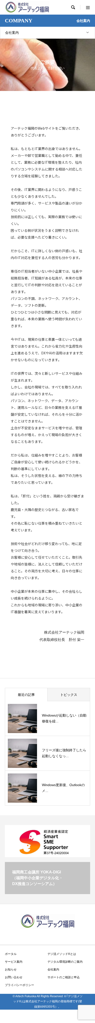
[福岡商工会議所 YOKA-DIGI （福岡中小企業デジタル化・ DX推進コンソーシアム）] (47, 892)
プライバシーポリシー (19, 985)
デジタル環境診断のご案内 (65, 961)
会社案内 (12, 33)
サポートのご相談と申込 (64, 977)
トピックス (68, 695)
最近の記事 (26, 695)
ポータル (11, 954)
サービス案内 (13, 961)
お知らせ (11, 969)
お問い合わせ (13, 977)
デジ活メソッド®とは (62, 954)
